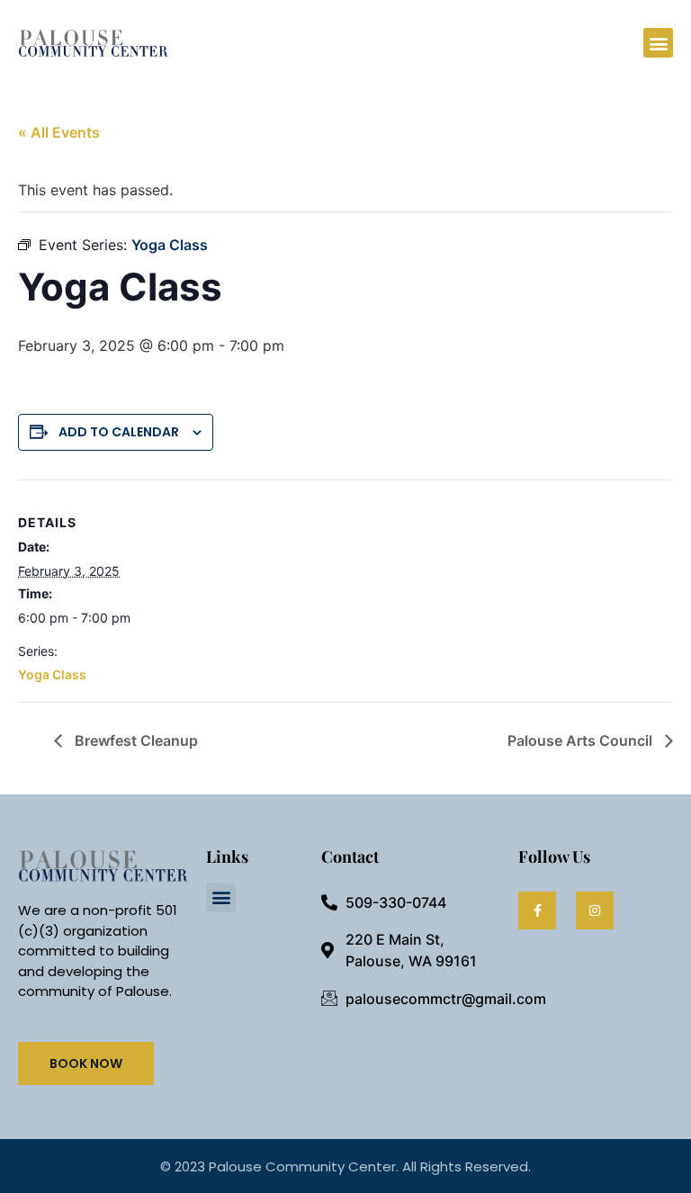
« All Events (59, 132)
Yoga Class (52, 674)
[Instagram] (595, 910)
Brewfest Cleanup (134, 740)
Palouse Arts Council (581, 740)
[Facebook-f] (537, 910)
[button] (658, 43)
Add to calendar (118, 432)
